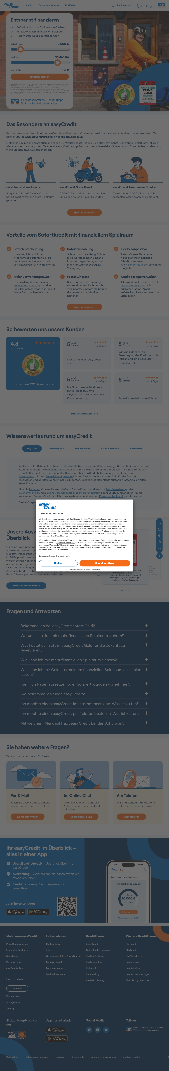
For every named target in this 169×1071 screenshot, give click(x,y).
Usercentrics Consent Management (88, 569)
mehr (68, 556)
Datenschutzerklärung (65, 543)
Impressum (60, 556)
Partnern (71, 533)
